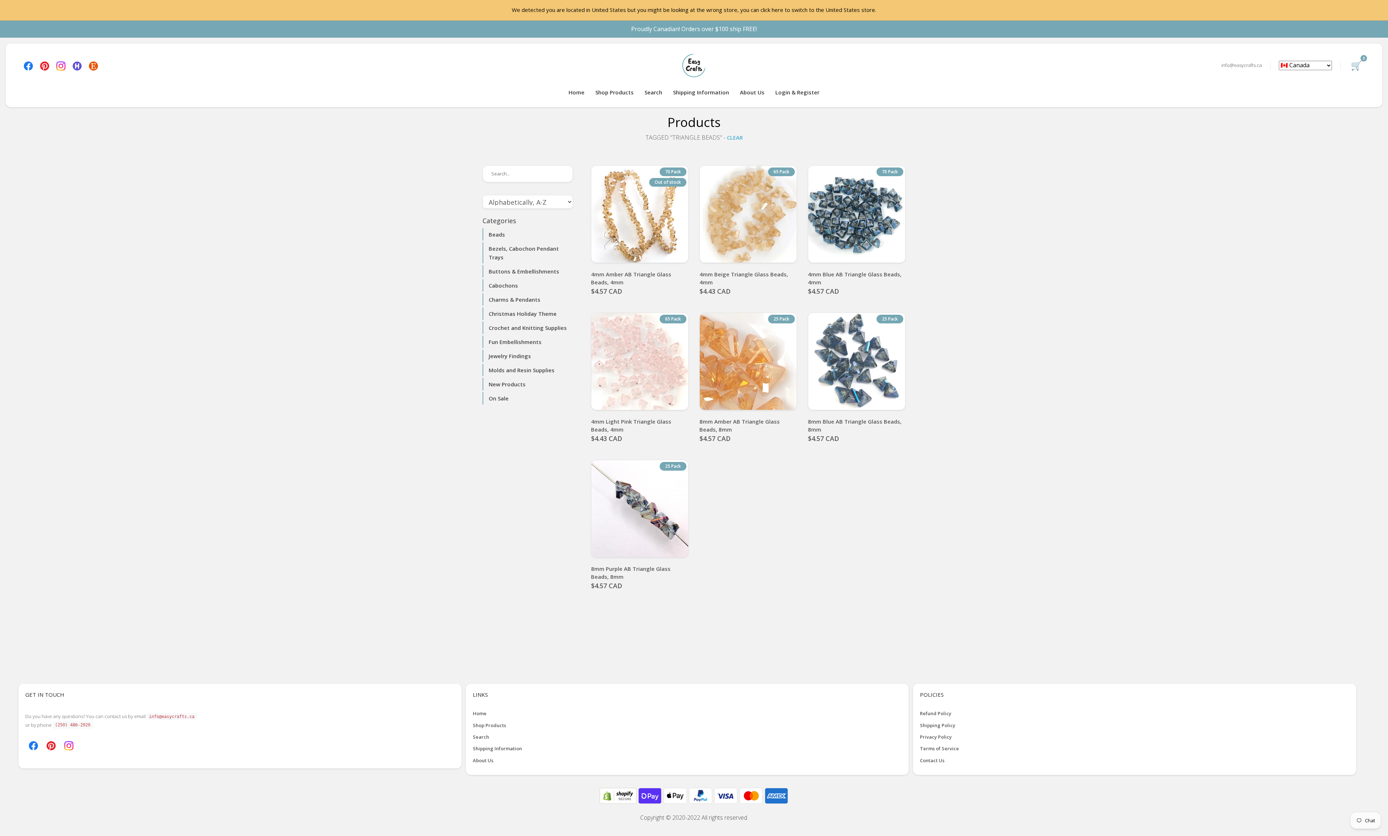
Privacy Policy (936, 737)
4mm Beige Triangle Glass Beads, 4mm (743, 278)
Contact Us (932, 760)
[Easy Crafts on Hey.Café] (77, 65)
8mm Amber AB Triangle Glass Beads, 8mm (739, 425)
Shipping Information (701, 92)
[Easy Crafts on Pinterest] (45, 65)
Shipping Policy (937, 725)
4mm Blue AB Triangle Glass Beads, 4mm (854, 278)
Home (576, 92)
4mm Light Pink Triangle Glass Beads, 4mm (631, 425)
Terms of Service (939, 748)
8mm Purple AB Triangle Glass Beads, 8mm (631, 573)
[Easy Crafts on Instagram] (61, 65)
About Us (752, 92)
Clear (735, 137)
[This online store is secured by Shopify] (619, 795)
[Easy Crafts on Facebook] (28, 65)
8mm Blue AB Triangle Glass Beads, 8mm (854, 425)
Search (653, 92)
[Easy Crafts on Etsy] (93, 65)
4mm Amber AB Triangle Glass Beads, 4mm (631, 278)
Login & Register (797, 92)
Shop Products (614, 92)
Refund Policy (935, 713)
